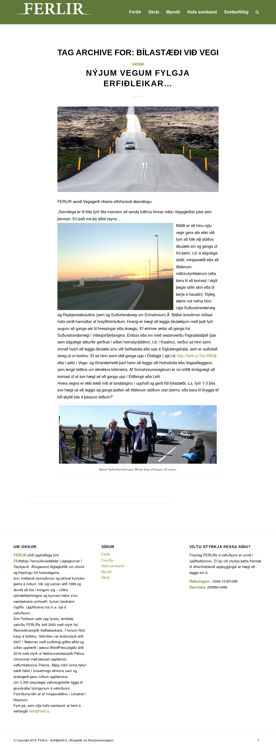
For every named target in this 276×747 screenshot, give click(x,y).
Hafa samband (112, 565)
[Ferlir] (53, 12)
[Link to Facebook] (258, 740)
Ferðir (105, 554)
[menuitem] (135, 12)
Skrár (138, 64)
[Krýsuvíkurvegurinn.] (138, 149)
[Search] (257, 12)
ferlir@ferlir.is (39, 711)
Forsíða (107, 560)
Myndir (106, 571)
